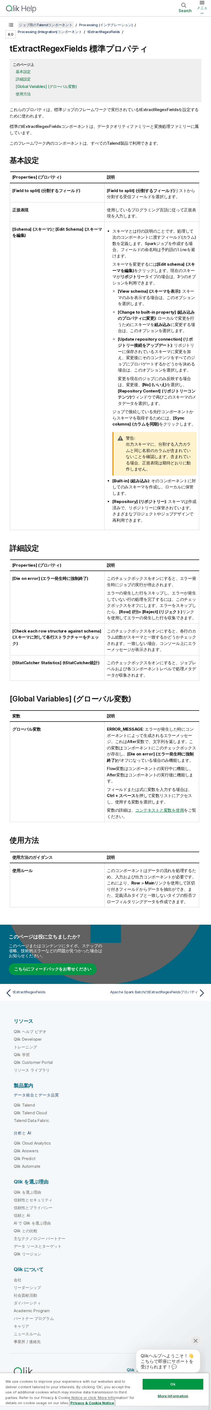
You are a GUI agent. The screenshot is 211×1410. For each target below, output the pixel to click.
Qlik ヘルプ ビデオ (30, 1031)
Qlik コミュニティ (144, 1370)
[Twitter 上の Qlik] (171, 1369)
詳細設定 (23, 79)
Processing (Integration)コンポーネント (50, 31)
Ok (172, 1384)
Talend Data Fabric (31, 1120)
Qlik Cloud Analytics (32, 1143)
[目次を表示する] (11, 25)
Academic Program (32, 1310)
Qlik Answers (26, 1150)
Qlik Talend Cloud (30, 1112)
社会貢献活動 (25, 1295)
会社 (17, 1279)
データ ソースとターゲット (38, 1246)
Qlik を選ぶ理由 (27, 1192)
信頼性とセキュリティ (33, 1200)
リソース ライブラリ (32, 1070)
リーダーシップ (27, 1287)
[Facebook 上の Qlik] (192, 1369)
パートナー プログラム (34, 1318)
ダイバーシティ (27, 1303)
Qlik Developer (28, 1039)
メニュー (202, 10)
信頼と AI (22, 1215)
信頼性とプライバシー (33, 1207)
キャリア (21, 1326)
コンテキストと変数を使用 (159, 810)
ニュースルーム (27, 1333)
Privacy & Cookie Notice (92, 1403)
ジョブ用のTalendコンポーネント (46, 25)
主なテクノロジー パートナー (39, 1238)
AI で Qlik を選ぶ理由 (32, 1223)
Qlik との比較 (25, 1230)
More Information (173, 1396)
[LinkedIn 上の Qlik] (181, 1369)
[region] (104, 1391)
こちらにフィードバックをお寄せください (52, 969)
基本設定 (23, 71)
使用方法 (23, 94)
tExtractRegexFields (104, 31)
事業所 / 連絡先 (27, 1341)
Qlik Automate (27, 1166)
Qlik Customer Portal (33, 1062)
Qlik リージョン (27, 1254)
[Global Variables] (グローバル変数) (46, 86)
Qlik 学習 (22, 1054)
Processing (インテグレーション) (106, 25)
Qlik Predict (24, 1158)
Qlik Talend (24, 1105)
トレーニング (25, 1047)
